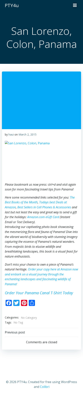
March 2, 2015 (27, 134)
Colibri (44, 387)
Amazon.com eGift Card (43, 217)
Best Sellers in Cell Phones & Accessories (44, 207)
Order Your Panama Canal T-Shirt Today (39, 292)
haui (11, 134)
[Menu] (75, 5)
